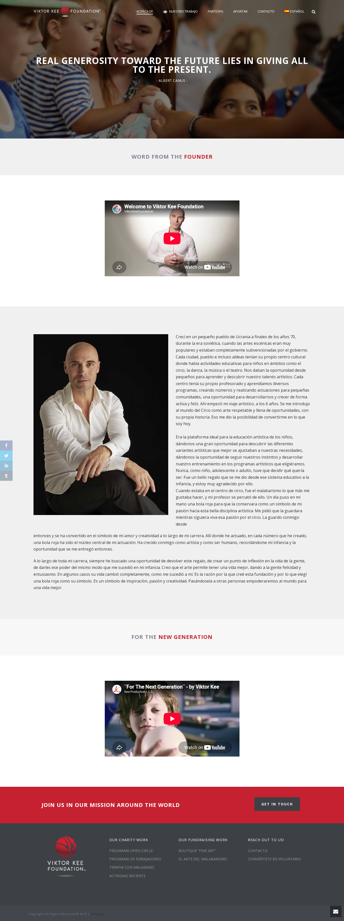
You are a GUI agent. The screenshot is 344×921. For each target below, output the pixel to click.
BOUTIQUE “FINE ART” (197, 850)
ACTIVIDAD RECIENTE (127, 875)
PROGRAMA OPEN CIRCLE (131, 850)
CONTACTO (266, 11)
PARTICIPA (215, 11)
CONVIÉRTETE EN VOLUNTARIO (274, 859)
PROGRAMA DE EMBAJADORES (135, 859)
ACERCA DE (144, 11)
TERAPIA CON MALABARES (131, 867)
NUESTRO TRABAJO (183, 11)
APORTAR (240, 11)
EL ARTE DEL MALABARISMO (203, 859)
